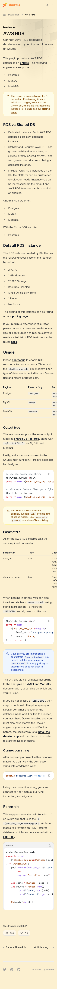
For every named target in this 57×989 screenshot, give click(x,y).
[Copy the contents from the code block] (49, 474)
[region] (28, 402)
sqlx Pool (8, 836)
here (14, 341)
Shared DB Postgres (26, 438)
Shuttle (24, 62)
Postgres (16, 684)
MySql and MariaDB (38, 684)
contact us (18, 360)
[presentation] (28, 485)
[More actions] (52, 5)
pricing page (20, 316)
